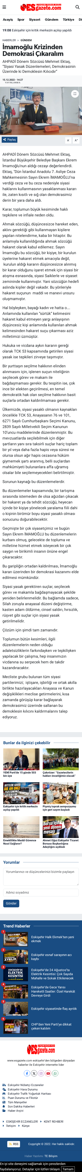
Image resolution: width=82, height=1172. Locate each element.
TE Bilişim (50, 1156)
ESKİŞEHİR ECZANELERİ (22, 1121)
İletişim (11, 1126)
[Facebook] (27, 1073)
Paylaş (11, 139)
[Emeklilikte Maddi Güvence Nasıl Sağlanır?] (21, 827)
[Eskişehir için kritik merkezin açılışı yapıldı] (21, 793)
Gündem (51, 19)
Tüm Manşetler (17, 1102)
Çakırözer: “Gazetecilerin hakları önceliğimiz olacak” (59, 774)
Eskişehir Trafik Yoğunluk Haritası (29, 1093)
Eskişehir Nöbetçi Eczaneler (26, 1085)
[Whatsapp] (55, 1073)
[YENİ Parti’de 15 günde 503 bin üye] (21, 759)
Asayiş (8, 19)
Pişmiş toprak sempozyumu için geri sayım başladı (59, 808)
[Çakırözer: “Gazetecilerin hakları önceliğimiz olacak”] (61, 759)
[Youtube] (48, 1073)
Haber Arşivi (15, 1110)
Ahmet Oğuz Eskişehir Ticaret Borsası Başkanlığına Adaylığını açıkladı (61, 843)
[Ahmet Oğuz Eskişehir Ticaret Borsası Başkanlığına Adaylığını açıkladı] (61, 827)
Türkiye (68, 19)
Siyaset (34, 19)
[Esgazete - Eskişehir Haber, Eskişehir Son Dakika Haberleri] (41, 7)
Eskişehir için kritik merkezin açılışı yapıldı (37, 30)
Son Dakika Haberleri (21, 1106)
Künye (26, 1126)
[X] (34, 1073)
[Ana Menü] (4, 7)
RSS (15, 1144)
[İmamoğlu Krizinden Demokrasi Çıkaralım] (41, 111)
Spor (21, 19)
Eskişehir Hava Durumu (23, 1089)
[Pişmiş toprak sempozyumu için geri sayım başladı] (61, 793)
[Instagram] (41, 1073)
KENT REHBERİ (53, 1121)
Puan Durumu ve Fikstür (23, 1098)
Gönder (11, 903)
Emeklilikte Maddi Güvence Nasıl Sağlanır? (19, 842)
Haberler (9, 40)
